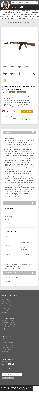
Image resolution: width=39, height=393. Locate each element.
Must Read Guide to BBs (9, 349)
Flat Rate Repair (6, 330)
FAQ (3, 344)
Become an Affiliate (7, 342)
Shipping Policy (6, 305)
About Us (4, 338)
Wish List (4, 303)
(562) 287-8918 (6, 361)
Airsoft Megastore (5, 4)
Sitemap (28, 389)
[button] (19, 119)
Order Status (5, 299)
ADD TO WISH (7, 116)
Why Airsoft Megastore (8, 324)
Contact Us (5, 340)
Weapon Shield (6, 328)
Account (4, 297)
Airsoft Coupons (6, 308)
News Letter (5, 312)
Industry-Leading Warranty (9, 326)
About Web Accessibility (9, 347)
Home (8, 22)
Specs (6, 203)
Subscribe (6, 371)
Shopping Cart (6, 301)
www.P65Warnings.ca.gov (12, 268)
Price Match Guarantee (8, 322)
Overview (7, 132)
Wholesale (5, 351)
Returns (4, 307)
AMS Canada (5, 310)
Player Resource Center (9, 345)
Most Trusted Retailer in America (11, 321)
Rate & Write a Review (12, 273)
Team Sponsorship (7, 353)
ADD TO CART (27, 111)
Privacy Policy (18, 389)
